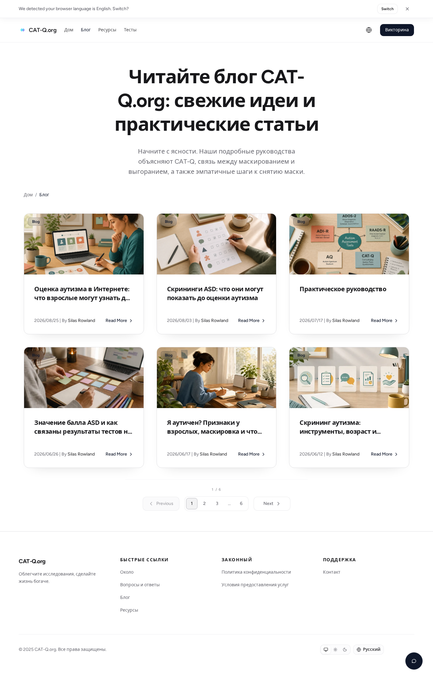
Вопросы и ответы (140, 585)
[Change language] (369, 30)
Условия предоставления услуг (255, 585)
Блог (86, 30)
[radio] (326, 649)
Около (126, 572)
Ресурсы (107, 30)
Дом (68, 30)
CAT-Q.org (32, 561)
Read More (116, 320)
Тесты (130, 30)
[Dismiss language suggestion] (407, 9)
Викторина (397, 30)
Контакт (331, 572)
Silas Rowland (81, 320)
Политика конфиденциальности (256, 572)
